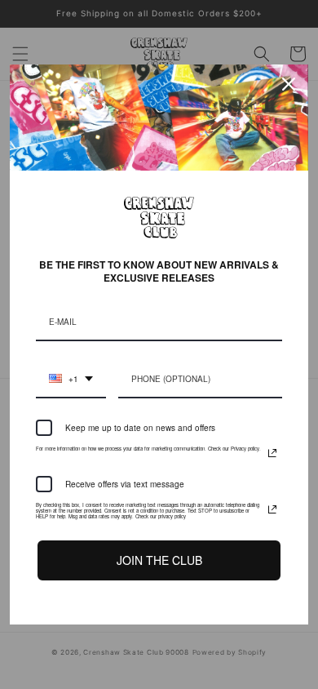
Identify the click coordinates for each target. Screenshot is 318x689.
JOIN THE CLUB (159, 560)
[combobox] (71, 379)
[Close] (288, 84)
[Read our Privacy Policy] (272, 453)
